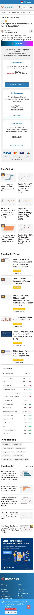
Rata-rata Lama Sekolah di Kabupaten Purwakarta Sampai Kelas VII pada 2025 (10, 516)
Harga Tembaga (7, 448)
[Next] (32, 12)
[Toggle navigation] (31, 7)
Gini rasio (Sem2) (7, 400)
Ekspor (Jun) (6, 422)
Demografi (17, 342)
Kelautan (17, 287)
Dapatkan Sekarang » (17, 85)
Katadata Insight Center (21, 459)
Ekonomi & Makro (19, 309)
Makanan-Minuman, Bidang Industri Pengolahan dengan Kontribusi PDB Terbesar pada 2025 (23, 300)
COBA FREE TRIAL (11, 612)
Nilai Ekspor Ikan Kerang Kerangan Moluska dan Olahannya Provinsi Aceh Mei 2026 (10, 529)
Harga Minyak (17, 444)
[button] (26, 2)
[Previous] (29, 12)
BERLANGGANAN (11, 609)
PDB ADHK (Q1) (7, 408)
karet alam (6, 444)
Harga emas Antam (8, 452)
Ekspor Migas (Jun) (8, 415)
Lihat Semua (28, 466)
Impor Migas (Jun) (8, 419)
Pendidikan (17, 323)
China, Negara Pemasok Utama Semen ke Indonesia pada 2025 (22, 353)
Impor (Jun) (6, 426)
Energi (20, 595)
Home (2, 17)
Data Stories (10, 17)
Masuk (25, 7)
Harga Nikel (6, 455)
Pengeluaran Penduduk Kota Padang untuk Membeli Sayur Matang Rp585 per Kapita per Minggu (9, 502)
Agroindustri (21, 589)
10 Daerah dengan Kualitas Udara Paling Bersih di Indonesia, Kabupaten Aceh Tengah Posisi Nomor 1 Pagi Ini (9, 475)
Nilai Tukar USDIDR (8, 404)
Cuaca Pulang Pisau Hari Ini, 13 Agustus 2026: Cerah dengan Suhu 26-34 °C (23, 335)
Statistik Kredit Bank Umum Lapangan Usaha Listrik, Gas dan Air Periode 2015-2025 (22, 263)
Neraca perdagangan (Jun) (10, 411)
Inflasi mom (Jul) (7, 385)
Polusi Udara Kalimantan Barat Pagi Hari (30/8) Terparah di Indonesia (9, 488)
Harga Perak (21, 452)
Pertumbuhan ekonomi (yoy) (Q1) (12, 393)
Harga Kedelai (7, 459)
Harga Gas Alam (18, 455)
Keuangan (17, 270)
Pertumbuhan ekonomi (9, 389)
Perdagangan (18, 359)
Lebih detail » (17, 115)
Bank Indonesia (20, 448)
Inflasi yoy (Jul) (7, 382)
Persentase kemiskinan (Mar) (11, 396)
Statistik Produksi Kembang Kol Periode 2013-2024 (21, 281)
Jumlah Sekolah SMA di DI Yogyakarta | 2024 (22, 318)
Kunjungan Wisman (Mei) (9, 430)
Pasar (17, 17)
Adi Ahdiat (7, 30)
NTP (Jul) (5, 433)
